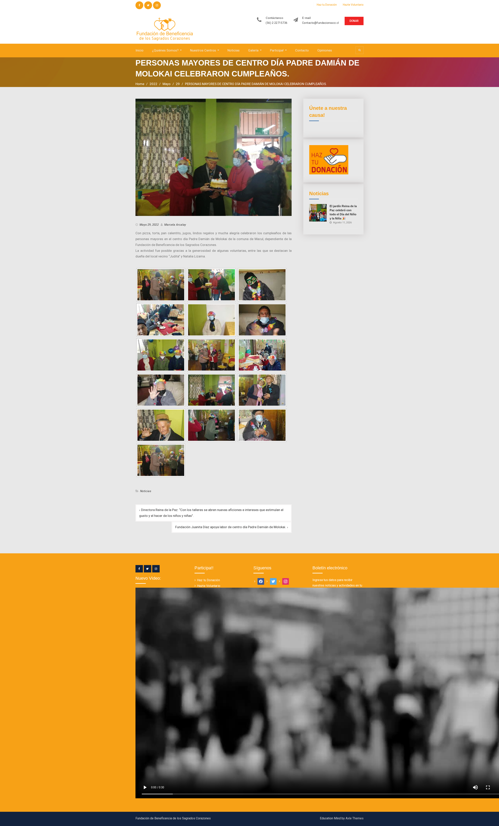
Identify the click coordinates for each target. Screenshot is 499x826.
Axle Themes (355, 818)
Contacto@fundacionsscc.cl (320, 23)
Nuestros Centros (203, 50)
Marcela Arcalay (175, 224)
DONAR (354, 21)
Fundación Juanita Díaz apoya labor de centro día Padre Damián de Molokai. (230, 527)
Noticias (233, 50)
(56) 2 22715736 (277, 23)
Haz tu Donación (327, 4)
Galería (253, 50)
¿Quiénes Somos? (165, 50)
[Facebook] (139, 568)
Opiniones (324, 50)
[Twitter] (147, 568)
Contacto (302, 50)
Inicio (139, 50)
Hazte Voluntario (353, 4)
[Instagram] (156, 568)
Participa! (277, 50)
